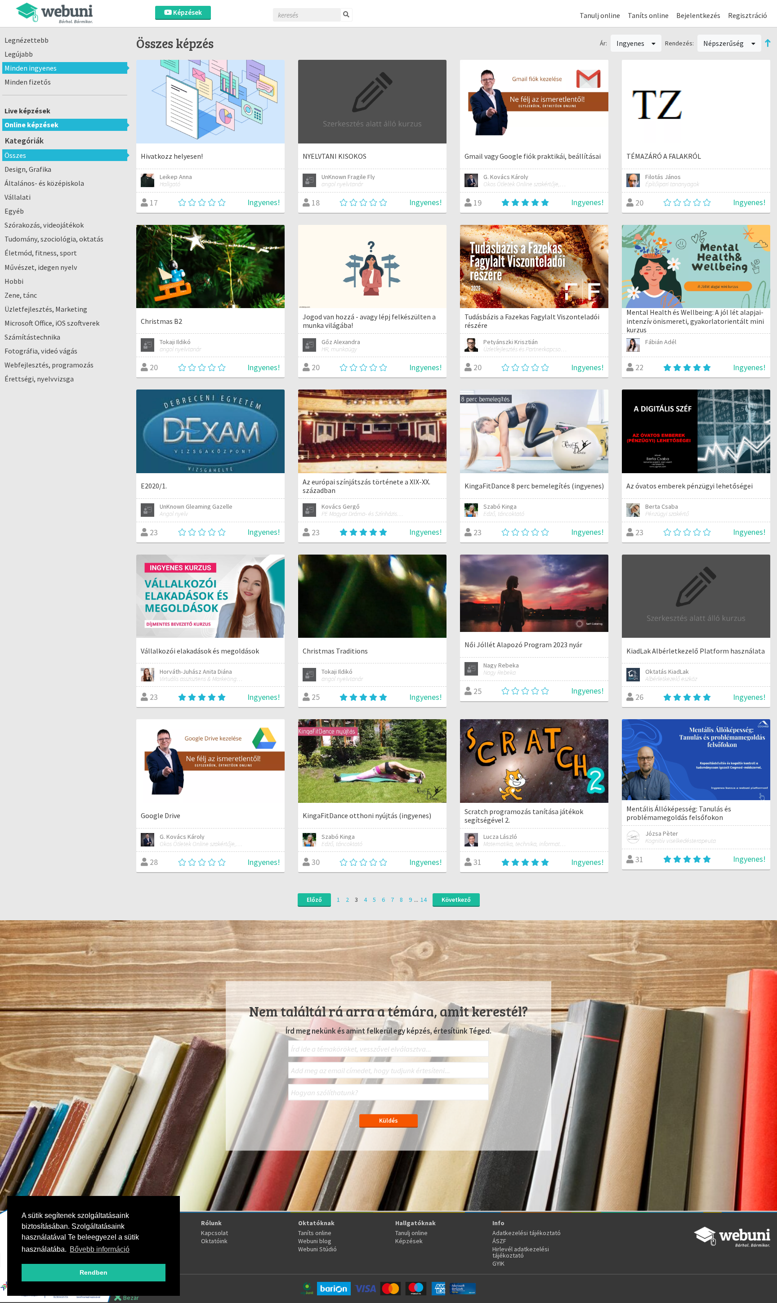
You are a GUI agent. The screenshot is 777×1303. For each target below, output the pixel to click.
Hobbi (13, 281)
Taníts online (648, 15)
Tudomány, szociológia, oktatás (53, 238)
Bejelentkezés (698, 15)
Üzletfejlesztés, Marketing (45, 308)
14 (423, 900)
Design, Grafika (27, 169)
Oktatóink (214, 1241)
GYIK (498, 1263)
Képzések (187, 12)
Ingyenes (631, 43)
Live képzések (27, 110)
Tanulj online (600, 15)
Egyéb (14, 210)
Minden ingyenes (30, 67)
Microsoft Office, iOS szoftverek (51, 322)
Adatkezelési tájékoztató (526, 1233)
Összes (15, 155)
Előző (314, 900)
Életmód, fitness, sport (40, 252)
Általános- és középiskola (44, 183)
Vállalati (17, 197)
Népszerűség (724, 43)
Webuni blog (314, 1241)
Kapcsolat (214, 1233)
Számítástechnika (32, 336)
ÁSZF (499, 1241)
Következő (456, 900)
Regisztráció (747, 15)
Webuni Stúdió (317, 1249)
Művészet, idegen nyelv (40, 267)
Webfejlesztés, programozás (49, 364)
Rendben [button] (93, 1272)
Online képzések (31, 124)
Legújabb (18, 53)
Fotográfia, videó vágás (40, 350)
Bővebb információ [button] (100, 1249)
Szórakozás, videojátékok (44, 224)
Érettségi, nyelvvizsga (39, 378)
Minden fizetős (27, 81)
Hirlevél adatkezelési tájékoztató (520, 1252)
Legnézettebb (26, 40)
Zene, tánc (20, 295)
